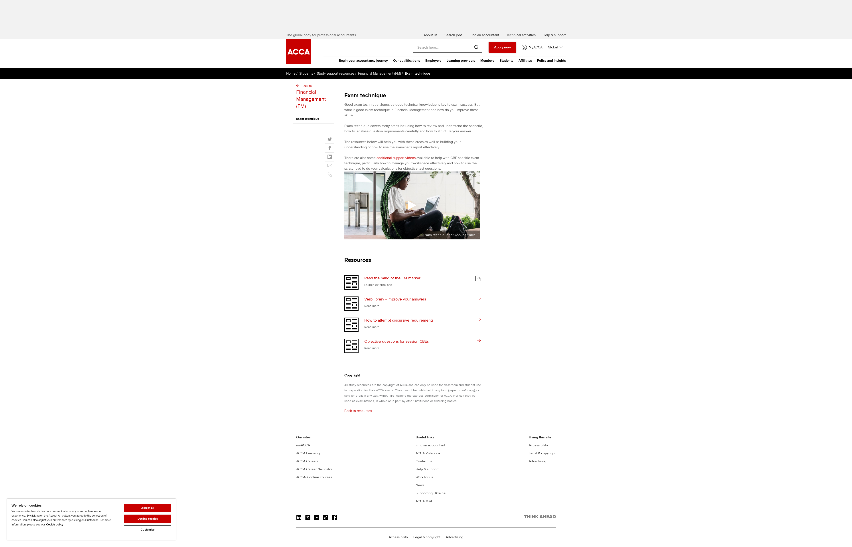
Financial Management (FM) (379, 73)
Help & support (427, 469)
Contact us (424, 461)
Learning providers (461, 61)
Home (291, 73)
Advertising (537, 461)
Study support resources (335, 73)
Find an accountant (430, 445)
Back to (311, 96)
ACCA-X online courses (314, 477)
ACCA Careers (307, 461)
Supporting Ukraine (431, 493)
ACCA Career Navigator (314, 469)
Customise (147, 529)
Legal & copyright (542, 453)
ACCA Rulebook (428, 453)
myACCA (303, 445)
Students (506, 61)
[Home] (298, 63)
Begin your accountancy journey (363, 61)
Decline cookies (148, 519)
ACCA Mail (424, 501)
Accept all (147, 508)
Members (487, 61)
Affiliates (525, 61)
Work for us (424, 477)
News (420, 485)
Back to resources (358, 411)
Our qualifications (406, 61)
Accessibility (538, 445)
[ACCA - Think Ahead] (540, 517)
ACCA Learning (308, 453)
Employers (433, 61)
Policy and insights (551, 61)
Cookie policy (54, 524)
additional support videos (396, 158)
